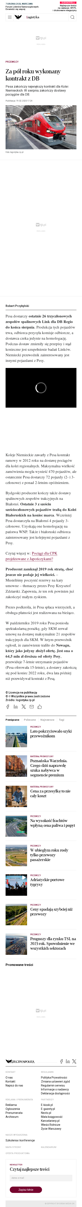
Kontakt (10, 1081)
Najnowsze (47, 719)
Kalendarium (48, 1147)
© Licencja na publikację (21, 692)
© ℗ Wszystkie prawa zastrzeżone (28, 696)
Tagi (61, 719)
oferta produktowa (18, 1153)
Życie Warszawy (51, 1128)
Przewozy (12, 61)
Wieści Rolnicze (50, 1124)
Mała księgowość (51, 1116)
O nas (9, 1077)
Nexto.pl (46, 1112)
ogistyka (32, 17)
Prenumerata (14, 1112)
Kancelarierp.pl (50, 1120)
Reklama (11, 1104)
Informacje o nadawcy (55, 1089)
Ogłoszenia (13, 1108)
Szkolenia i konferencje (20, 1140)
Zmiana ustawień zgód (55, 1081)
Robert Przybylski (17, 305)
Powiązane (12, 719)
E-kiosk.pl (47, 1104)
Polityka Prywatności (54, 1077)
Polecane (30, 719)
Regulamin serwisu (53, 1085)
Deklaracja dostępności (55, 1093)
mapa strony (13, 1147)
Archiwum (12, 1116)
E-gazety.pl (48, 1108)
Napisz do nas (14, 1085)
